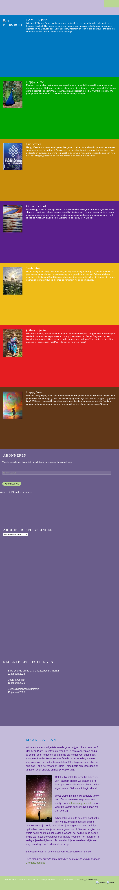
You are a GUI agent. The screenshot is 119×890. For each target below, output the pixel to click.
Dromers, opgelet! (35, 862)
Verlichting (33, 268)
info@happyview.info (80, 803)
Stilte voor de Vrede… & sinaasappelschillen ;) (33, 670)
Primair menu (115, 3)
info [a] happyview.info (89, 880)
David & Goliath (16, 679)
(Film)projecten (36, 330)
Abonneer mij (12, 484)
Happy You (34, 392)
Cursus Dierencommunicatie (23, 689)
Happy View (35, 82)
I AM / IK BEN (37, 20)
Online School (36, 206)
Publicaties (33, 144)
